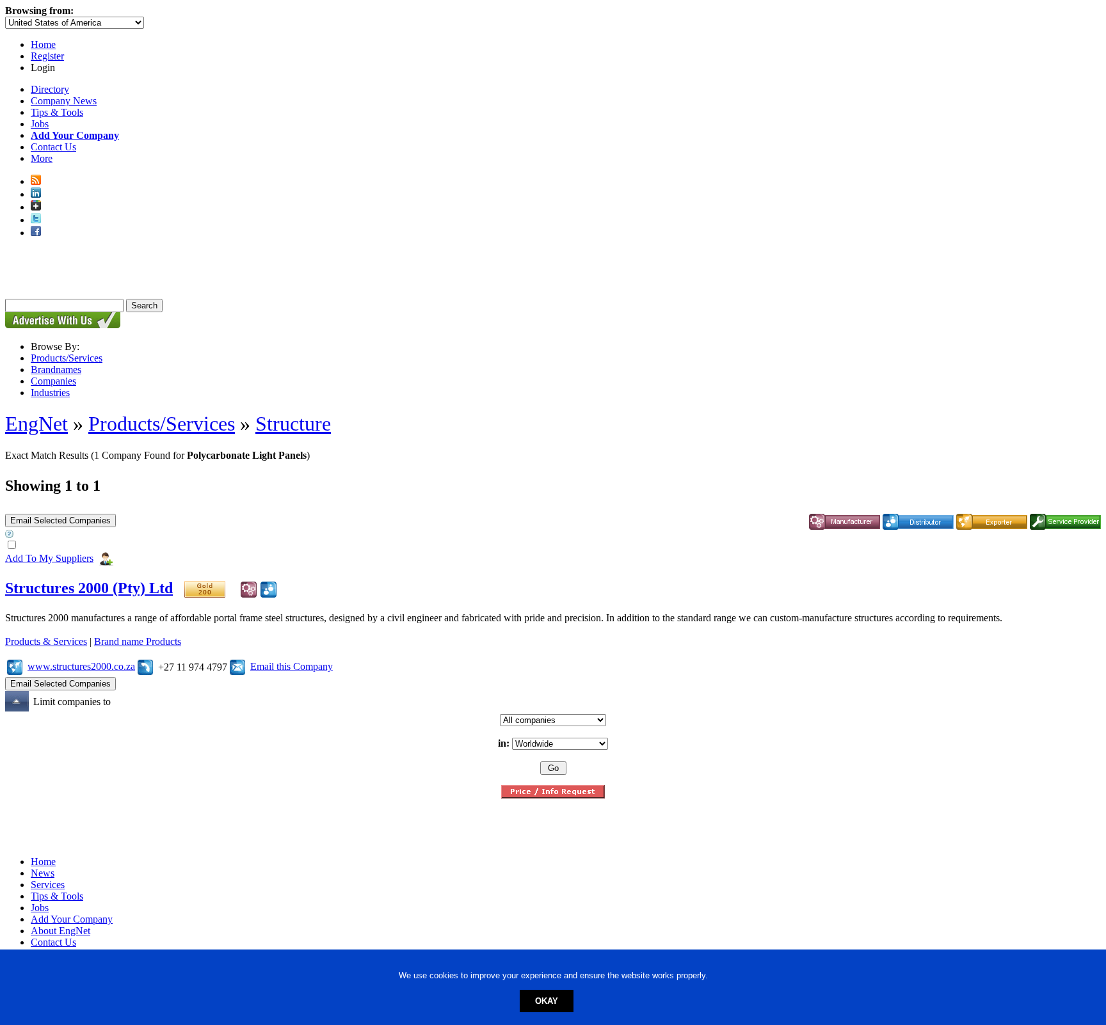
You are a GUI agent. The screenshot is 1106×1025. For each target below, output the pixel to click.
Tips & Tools (57, 112)
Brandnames (56, 369)
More (41, 158)
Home (43, 44)
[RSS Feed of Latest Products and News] (36, 181)
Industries (50, 392)
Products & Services (46, 641)
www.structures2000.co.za (81, 666)
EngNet (36, 423)
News (42, 873)
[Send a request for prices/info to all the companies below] (553, 795)
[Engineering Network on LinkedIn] (36, 194)
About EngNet (60, 930)
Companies (53, 381)
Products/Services (66, 358)
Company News (64, 100)
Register (47, 56)
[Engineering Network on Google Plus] (36, 207)
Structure (293, 423)
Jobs (40, 123)
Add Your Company (72, 919)
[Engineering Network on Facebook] (36, 232)
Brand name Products (137, 641)
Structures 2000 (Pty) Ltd (89, 588)
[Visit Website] (14, 666)
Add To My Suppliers (49, 557)
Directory (50, 89)
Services (48, 884)
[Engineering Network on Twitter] (36, 219)
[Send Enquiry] (237, 666)
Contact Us (53, 146)
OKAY (546, 1001)
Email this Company (291, 666)
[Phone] (145, 666)
